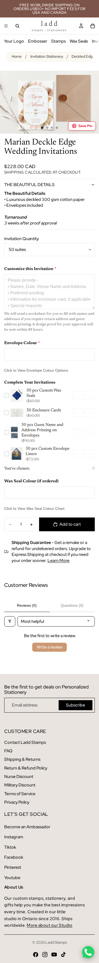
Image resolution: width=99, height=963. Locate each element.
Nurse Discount (18, 776)
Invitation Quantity (21, 238)
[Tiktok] (63, 954)
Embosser (37, 41)
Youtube (12, 877)
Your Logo (14, 41)
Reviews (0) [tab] (27, 605)
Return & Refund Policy (25, 768)
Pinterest (12, 867)
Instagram (13, 837)
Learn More (58, 560)
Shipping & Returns (22, 759)
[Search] (17, 26)
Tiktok (10, 847)
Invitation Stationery (46, 56)
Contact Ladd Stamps (25, 742)
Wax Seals (79, 41)
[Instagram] (45, 954)
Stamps (58, 41)
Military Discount (19, 785)
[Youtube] (54, 954)
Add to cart (70, 524)
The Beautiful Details (29, 184)
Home (17, 56)
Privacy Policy (16, 802)
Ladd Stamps (56, 942)
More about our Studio (49, 925)
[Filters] (9, 621)
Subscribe (75, 705)
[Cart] (92, 26)
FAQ (8, 751)
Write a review (49, 647)
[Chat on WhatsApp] (88, 952)
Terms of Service (19, 793)
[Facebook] (35, 954)
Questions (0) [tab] (72, 605)
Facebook (13, 857)
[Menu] (6, 26)
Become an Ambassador (27, 827)
